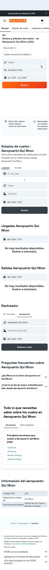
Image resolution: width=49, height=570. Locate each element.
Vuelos (13, 523)
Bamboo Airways (14, 455)
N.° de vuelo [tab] (9, 314)
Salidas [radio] (18, 168)
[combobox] (27, 185)
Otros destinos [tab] (27, 425)
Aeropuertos (23, 523)
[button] (46, 13)
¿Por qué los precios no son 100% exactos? (20, 562)
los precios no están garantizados (23, 544)
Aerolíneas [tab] (11, 425)
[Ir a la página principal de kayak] (17, 20)
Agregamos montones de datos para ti (22, 556)
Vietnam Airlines (14, 459)
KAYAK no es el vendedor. (16, 551)
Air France (11, 451)
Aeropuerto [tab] (24, 314)
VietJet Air (11, 447)
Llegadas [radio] (5, 168)
